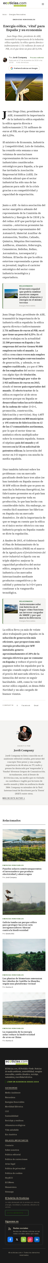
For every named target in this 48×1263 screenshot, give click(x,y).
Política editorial (13, 1154)
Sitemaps (9, 1191)
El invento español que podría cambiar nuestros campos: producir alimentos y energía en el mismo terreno (31, 296)
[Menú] (42, 4)
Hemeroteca (11, 1187)
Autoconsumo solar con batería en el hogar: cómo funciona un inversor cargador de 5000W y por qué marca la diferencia (31, 611)
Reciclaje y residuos (14, 1120)
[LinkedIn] (37, 1239)
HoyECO (9, 1177)
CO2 (7, 1111)
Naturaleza (10, 1097)
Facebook (26, 705)
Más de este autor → (14, 798)
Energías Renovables (17, 14)
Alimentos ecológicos (15, 1125)
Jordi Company (20, 57)
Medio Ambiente (12, 1092)
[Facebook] (10, 1239)
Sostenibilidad (11, 1116)
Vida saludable (12, 1130)
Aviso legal (10, 1164)
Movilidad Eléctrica (14, 1106)
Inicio (5, 14)
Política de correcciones (16, 1159)
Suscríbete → (16, 1212)
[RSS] (23, 1239)
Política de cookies (13, 1173)
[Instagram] (30, 1239)
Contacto (9, 1145)
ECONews (9, 1182)
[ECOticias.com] (15, 4)
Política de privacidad (15, 1168)
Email (36, 705)
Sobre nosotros (12, 1150)
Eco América (11, 1134)
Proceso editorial (37, 58)
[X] (17, 1239)
